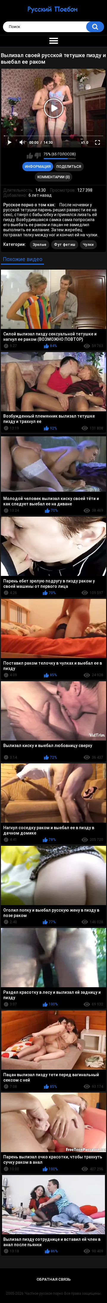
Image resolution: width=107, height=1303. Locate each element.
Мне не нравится (37, 156)
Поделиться (68, 167)
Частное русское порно (44, 1293)
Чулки (88, 245)
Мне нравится (30, 156)
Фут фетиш (64, 245)
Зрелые (40, 245)
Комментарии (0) (53, 177)
